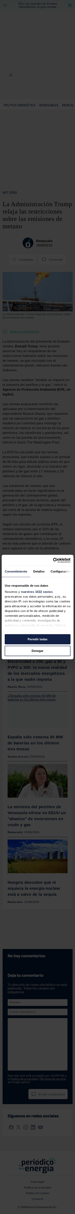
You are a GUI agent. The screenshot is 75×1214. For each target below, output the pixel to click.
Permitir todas (37, 639)
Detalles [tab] (38, 571)
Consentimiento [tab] (16, 571)
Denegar (37, 651)
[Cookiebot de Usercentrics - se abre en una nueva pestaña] (53, 560)
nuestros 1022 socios (37, 591)
